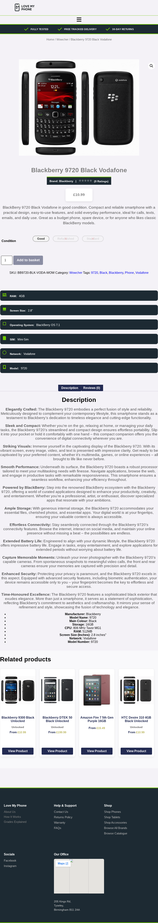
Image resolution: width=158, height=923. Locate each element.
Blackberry (66, 181)
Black (103, 272)
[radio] (41, 239)
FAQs (57, 828)
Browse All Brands (115, 828)
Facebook (10, 860)
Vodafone (142, 272)
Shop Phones (112, 811)
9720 (94, 272)
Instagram (10, 866)
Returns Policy (63, 817)
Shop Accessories (115, 822)
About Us (10, 811)
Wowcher (62, 39)
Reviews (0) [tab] (91, 388)
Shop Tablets (112, 817)
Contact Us (61, 811)
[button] (151, 65)
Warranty (59, 822)
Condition (9, 241)
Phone (129, 272)
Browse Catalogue (115, 833)
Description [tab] (69, 388)
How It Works (12, 816)
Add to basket (28, 260)
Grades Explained (15, 821)
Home (50, 39)
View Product (18, 751)
